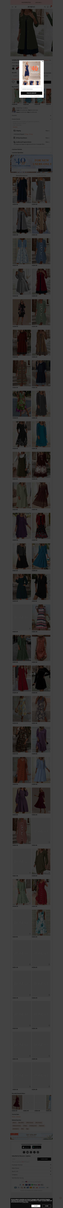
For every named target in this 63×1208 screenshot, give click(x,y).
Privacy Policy (25, 1202)
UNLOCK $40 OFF (31, 93)
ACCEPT (36, 1206)
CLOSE (46, 1206)
